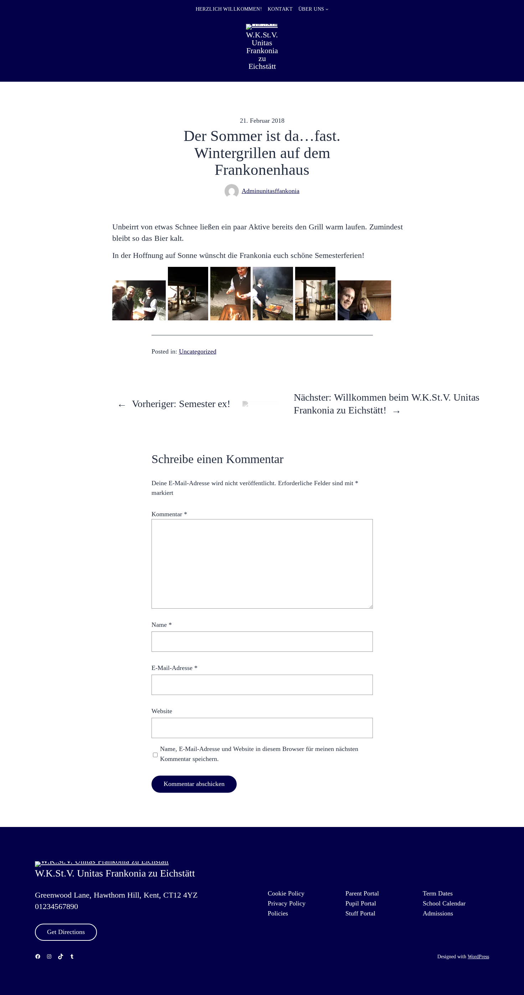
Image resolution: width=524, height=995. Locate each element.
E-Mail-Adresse (174, 667)
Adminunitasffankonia (270, 190)
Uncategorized (197, 351)
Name (161, 624)
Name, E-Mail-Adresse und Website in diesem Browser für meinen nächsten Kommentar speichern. (259, 753)
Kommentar (169, 514)
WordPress (478, 956)
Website (161, 711)
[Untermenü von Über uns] (326, 8)
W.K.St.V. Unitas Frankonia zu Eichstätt (262, 50)
